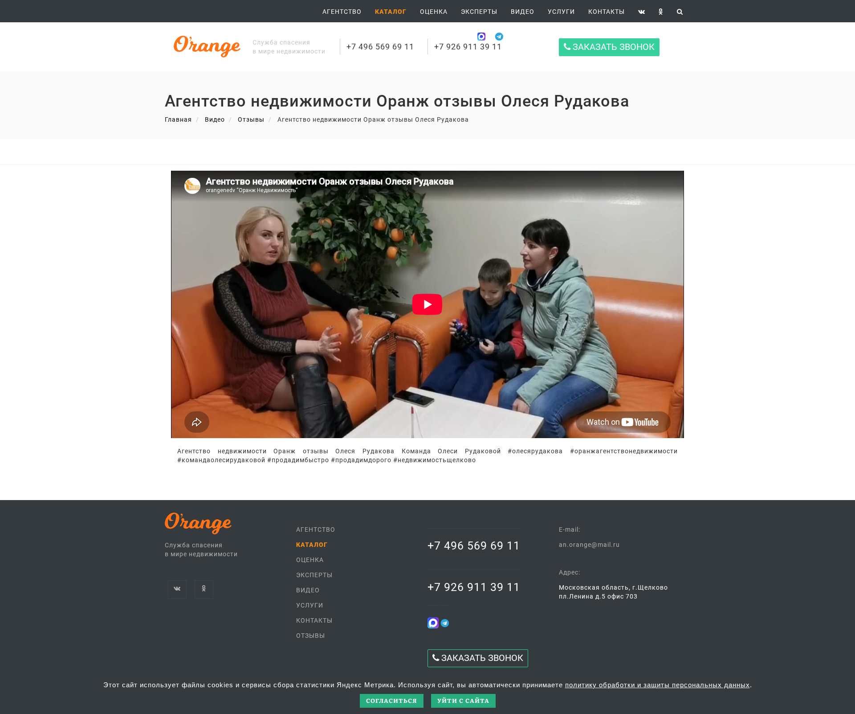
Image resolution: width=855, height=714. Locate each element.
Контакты (606, 11)
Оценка (434, 11)
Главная (178, 119)
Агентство (342, 11)
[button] (390, 12)
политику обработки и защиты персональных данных (657, 685)
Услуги (561, 11)
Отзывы (251, 119)
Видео (215, 119)
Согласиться (391, 700)
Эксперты (479, 11)
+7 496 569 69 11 (380, 46)
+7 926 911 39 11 (468, 46)
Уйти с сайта (463, 700)
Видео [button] (522, 11)
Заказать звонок (612, 47)
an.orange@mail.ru (589, 544)
